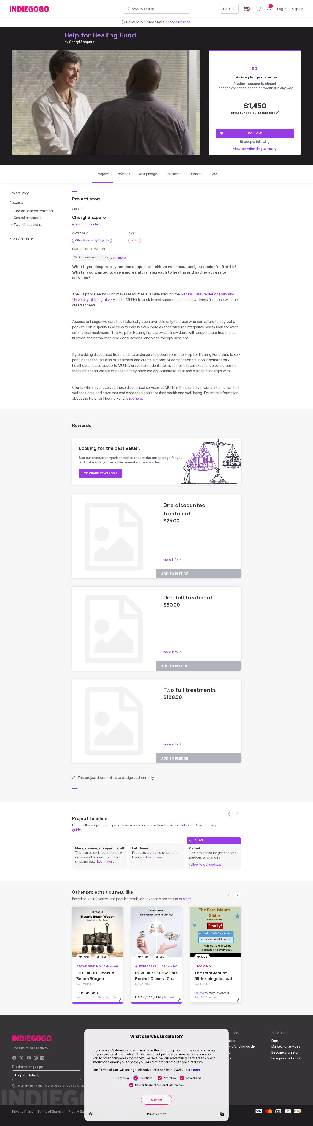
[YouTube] (28, 1058)
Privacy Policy (22, 1111)
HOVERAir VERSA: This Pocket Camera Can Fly (156, 978)
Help (183, 825)
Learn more (105, 861)
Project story (19, 193)
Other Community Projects (92, 240)
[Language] (247, 9)
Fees (275, 1041)
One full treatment (27, 218)
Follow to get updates (205, 864)
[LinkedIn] (42, 1058)
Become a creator (285, 1052)
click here (134, 398)
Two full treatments (28, 224)
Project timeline (21, 238)
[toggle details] (122, 1002)
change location (178, 22)
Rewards (16, 203)
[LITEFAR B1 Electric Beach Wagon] (97, 932)
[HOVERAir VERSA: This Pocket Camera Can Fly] (156, 932)
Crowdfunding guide (239, 1046)
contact (95, 224)
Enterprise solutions (286, 1058)
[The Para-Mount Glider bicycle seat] (215, 932)
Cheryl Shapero (81, 42)
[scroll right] (237, 895)
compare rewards (99, 473)
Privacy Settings (80, 1111)
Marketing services (285, 1046)
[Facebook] (14, 1058)
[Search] (129, 9)
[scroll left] (229, 814)
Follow (255, 133)
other (134, 240)
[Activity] (269, 9)
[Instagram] (36, 1058)
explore (185, 899)
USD (226, 9)
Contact (229, 1041)
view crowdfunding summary (255, 149)
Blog (227, 1052)
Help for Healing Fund (100, 35)
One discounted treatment (33, 211)
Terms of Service (51, 1111)
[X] (21, 1058)
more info (79, 224)
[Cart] (258, 9)
